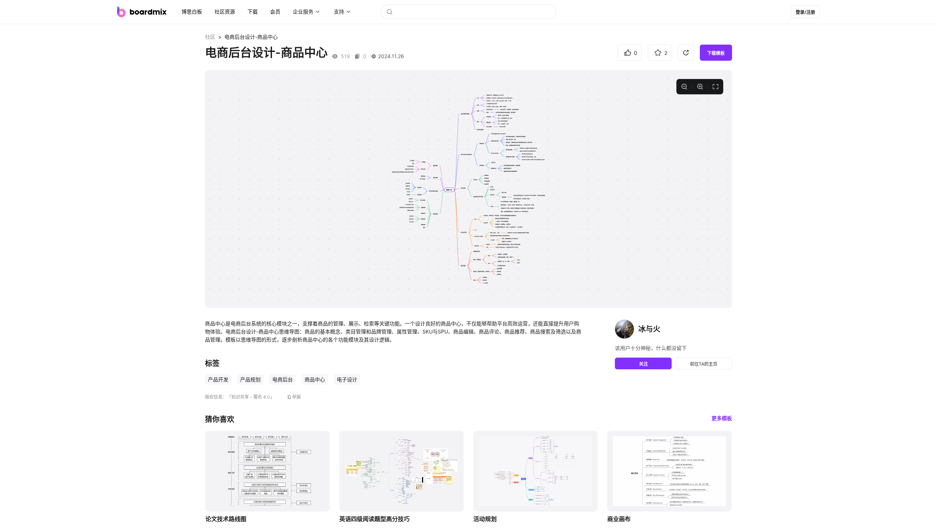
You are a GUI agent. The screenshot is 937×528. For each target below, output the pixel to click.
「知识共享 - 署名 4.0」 (251, 397)
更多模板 (722, 418)
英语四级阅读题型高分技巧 (374, 519)
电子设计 (347, 379)
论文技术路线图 (225, 519)
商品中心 (315, 379)
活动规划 (485, 519)
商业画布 (619, 519)
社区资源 (224, 11)
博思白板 (192, 11)
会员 (275, 11)
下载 (252, 11)
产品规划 (250, 379)
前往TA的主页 (703, 364)
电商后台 (282, 379)
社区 (210, 37)
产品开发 (218, 379)
